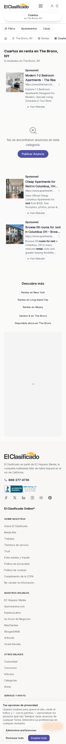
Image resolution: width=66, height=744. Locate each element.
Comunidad (10, 661)
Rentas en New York (33, 292)
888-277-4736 (18, 480)
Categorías (10, 680)
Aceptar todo (39, 737)
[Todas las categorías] (41, 6)
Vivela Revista (12, 644)
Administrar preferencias (21, 730)
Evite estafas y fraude (17, 557)
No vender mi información (19, 582)
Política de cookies (15, 570)
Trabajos (9, 538)
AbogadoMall (12, 631)
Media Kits (10, 532)
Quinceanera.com (14, 606)
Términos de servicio (16, 544)
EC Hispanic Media (15, 600)
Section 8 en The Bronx (33, 315)
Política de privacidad (16, 563)
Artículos (9, 674)
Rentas (45, 38)
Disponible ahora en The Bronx (33, 323)
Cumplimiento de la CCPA (18, 576)
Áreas (7, 686)
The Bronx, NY (24, 38)
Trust (7, 551)
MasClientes (11, 625)
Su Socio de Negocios (17, 618)
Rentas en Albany (33, 307)
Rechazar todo (15, 737)
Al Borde (9, 637)
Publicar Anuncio (33, 154)
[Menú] (54, 6)
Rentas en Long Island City (33, 299)
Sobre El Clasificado (16, 526)
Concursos (10, 667)
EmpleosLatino (12, 612)
